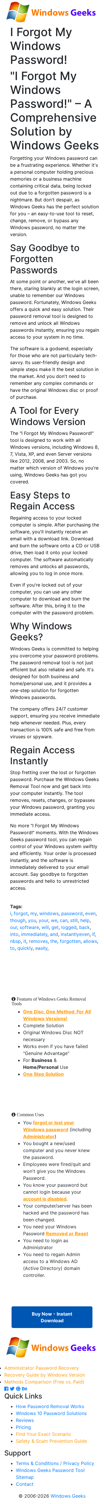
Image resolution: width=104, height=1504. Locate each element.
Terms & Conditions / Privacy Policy (55, 1463)
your (43, 920)
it (24, 941)
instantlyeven (75, 934)
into (14, 934)
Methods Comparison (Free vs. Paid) (44, 1382)
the (53, 941)
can (64, 920)
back (84, 927)
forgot (21, 913)
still (74, 920)
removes (38, 941)
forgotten (70, 941)
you (32, 920)
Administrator (39, 1136)
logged (69, 927)
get (55, 927)
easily (41, 948)
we (54, 920)
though (17, 920)
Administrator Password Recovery (41, 1368)
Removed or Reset (67, 1233)
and (54, 934)
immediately (34, 934)
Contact (25, 1484)
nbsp (15, 941)
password (72, 913)
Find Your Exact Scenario (43, 1434)
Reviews (25, 1420)
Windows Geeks (68, 1496)
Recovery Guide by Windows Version (44, 1375)
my (33, 913)
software (29, 927)
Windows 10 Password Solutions (51, 1413)
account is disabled (44, 1199)
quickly (25, 948)
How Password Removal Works (50, 1406)
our (13, 927)
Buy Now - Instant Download (52, 1317)
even (90, 913)
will (45, 927)
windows (49, 913)
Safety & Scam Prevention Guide (51, 1441)
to (12, 948)
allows (90, 941)
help (85, 920)
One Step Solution (43, 1074)
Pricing (23, 1427)
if (93, 934)
